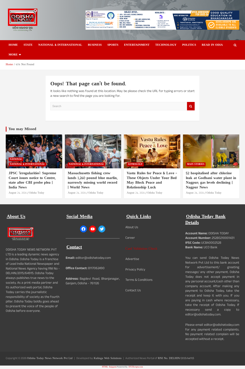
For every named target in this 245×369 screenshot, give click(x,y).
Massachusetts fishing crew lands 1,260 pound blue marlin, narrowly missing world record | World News (93, 180)
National (16, 159)
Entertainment (136, 45)
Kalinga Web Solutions (108, 358)
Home (13, 45)
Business (95, 45)
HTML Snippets (109, 367)
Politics (189, 45)
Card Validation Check (141, 248)
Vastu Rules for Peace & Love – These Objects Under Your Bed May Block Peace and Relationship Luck (152, 180)
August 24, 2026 (18, 193)
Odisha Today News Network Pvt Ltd (50, 358)
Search (191, 106)
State (28, 45)
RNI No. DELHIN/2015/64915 (176, 358)
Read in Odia (212, 45)
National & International (60, 45)
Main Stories (195, 164)
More (13, 55)
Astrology (135, 164)
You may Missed (22, 129)
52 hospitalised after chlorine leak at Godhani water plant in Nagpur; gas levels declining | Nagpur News (211, 180)
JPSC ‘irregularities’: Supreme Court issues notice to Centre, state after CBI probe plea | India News (32, 180)
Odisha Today (36, 193)
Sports (112, 45)
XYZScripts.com (135, 367)
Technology (165, 45)
